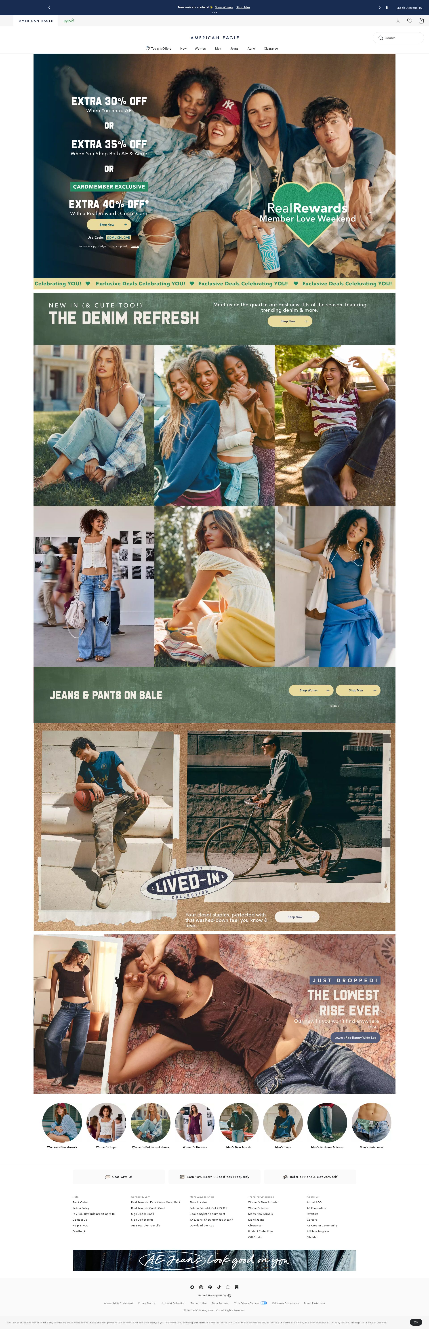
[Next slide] (379, 7)
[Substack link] (237, 1288)
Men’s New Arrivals (260, 1214)
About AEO (314, 1202)
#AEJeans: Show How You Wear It (211, 1219)
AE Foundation (316, 1208)
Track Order (80, 1202)
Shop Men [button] (236, 7)
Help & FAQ (80, 1225)
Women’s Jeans (258, 1208)
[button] (212, 12)
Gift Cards (254, 1237)
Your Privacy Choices (373, 1322)
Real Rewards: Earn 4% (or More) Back (156, 1202)
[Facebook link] (192, 1288)
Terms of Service (293, 1322)
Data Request (220, 1303)
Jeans (234, 48)
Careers (312, 1219)
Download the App (202, 1225)
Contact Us (80, 1219)
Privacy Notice (340, 1322)
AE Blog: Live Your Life (145, 1225)
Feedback (79, 1231)
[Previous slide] (49, 7)
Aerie (251, 48)
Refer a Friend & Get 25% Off (208, 1208)
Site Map (312, 1237)
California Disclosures (285, 1303)
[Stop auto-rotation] (387, 7)
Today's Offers (161, 48)
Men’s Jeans (256, 1219)
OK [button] (416, 1322)
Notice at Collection (173, 1303)
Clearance (271, 48)
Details (254, 7)
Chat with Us (122, 1176)
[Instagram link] (201, 1288)
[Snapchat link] (228, 1288)
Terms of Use (199, 1303)
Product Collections (260, 1231)
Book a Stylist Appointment (207, 1214)
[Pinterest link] (210, 1288)
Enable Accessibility (409, 7)
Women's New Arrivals (262, 1202)
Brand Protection (314, 1303)
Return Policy (81, 1208)
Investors (312, 1214)
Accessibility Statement (118, 1303)
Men (218, 48)
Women (200, 48)
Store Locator (198, 1202)
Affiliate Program (318, 1231)
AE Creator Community (322, 1225)
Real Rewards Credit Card (148, 1208)
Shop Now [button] (107, 224)
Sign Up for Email (142, 1214)
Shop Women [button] (213, 7)
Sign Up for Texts (142, 1219)
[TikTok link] (219, 1288)
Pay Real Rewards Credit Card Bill (94, 1214)
